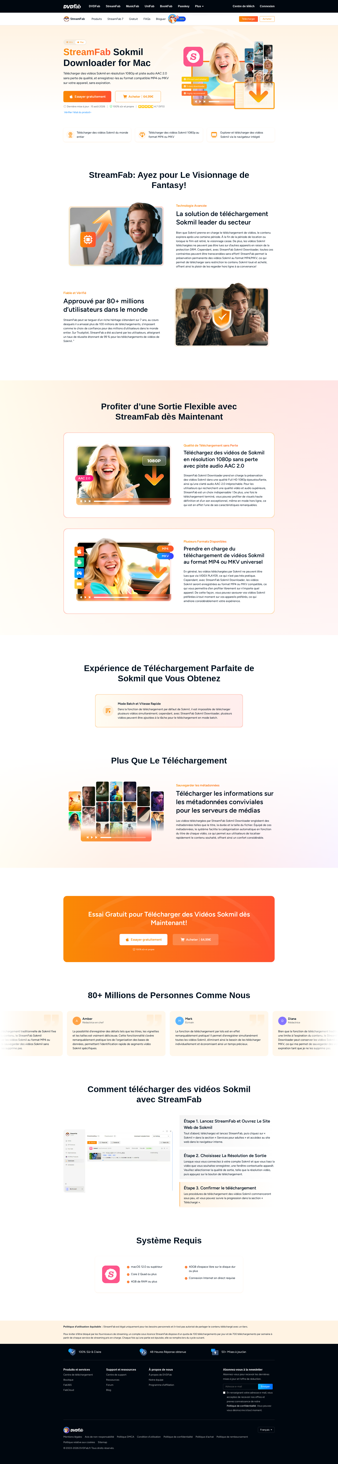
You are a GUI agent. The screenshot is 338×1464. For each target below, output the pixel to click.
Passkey (183, 6)
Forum (109, 1384)
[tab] (69, 42)
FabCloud (68, 1390)
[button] (248, 19)
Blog (108, 1390)
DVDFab (94, 6)
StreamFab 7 (115, 19)
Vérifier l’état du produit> (78, 112)
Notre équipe (156, 1379)
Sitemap (102, 1442)
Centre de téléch (244, 6)
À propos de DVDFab (160, 1374)
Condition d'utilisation (149, 1436)
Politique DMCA (125, 1436)
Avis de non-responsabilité (99, 1436)
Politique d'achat (205, 1436)
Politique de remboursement (232, 1436)
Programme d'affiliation (161, 1384)
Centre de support (116, 1374)
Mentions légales (72, 1436)
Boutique (68, 1379)
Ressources (112, 1379)
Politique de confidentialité (241, 1405)
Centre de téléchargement (78, 1374)
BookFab (166, 6)
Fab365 (67, 1384)
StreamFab (113, 6)
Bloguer (161, 19)
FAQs (146, 19)
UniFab (149, 6)
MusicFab (132, 6)
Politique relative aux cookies (79, 1442)
